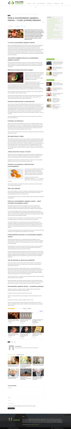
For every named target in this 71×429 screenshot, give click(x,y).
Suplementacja (56, 3)
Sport (34, 3)
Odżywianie (49, 3)
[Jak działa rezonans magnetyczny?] (38, 360)
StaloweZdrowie (18, 346)
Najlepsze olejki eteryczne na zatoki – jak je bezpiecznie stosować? (57, 68)
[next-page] (26, 381)
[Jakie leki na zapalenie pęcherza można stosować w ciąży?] (13, 372)
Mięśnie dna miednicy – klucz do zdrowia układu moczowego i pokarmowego (38, 378)
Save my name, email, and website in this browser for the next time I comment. (22, 405)
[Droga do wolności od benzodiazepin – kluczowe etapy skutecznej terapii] (25, 372)
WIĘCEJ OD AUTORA (20, 354)
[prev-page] (24, 381)
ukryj (52, 17)
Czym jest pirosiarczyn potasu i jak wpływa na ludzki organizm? (57, 94)
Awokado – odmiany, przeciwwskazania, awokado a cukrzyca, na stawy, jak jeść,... (57, 83)
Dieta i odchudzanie (41, 3)
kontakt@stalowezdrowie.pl (34, 424)
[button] (62, 3)
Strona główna (10, 14)
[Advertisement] (35, 10)
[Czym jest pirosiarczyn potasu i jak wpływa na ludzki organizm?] (49, 94)
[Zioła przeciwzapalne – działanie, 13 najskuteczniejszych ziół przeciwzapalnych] (49, 106)
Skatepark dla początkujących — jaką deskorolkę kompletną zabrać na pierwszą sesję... (57, 62)
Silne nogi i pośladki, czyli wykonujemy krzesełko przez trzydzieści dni (57, 89)
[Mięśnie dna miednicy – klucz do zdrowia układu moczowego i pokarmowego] (38, 372)
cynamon (36, 178)
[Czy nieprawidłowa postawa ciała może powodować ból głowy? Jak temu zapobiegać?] (25, 360)
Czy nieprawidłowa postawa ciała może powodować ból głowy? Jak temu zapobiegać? (25, 366)
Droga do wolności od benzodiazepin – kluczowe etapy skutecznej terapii (25, 378)
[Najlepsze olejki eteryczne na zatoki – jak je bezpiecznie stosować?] (13, 360)
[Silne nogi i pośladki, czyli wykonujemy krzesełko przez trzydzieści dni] (49, 89)
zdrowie (14, 14)
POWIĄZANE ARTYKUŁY (12, 354)
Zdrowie (28, 3)
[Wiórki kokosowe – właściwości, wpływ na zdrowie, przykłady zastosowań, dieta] (49, 99)
